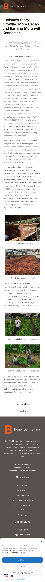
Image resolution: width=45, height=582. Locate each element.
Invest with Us (23, 530)
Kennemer (8, 167)
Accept (22, 560)
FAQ (22, 510)
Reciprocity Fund (22, 505)
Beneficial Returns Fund (22, 500)
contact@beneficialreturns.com (22, 471)
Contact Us (22, 515)
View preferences (22, 573)
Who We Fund (22, 495)
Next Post (23, 411)
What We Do (22, 490)
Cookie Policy (21, 579)
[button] (41, 541)
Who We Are (22, 485)
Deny (22, 566)
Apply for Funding (22, 535)
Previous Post (23, 404)
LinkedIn (7, 389)
